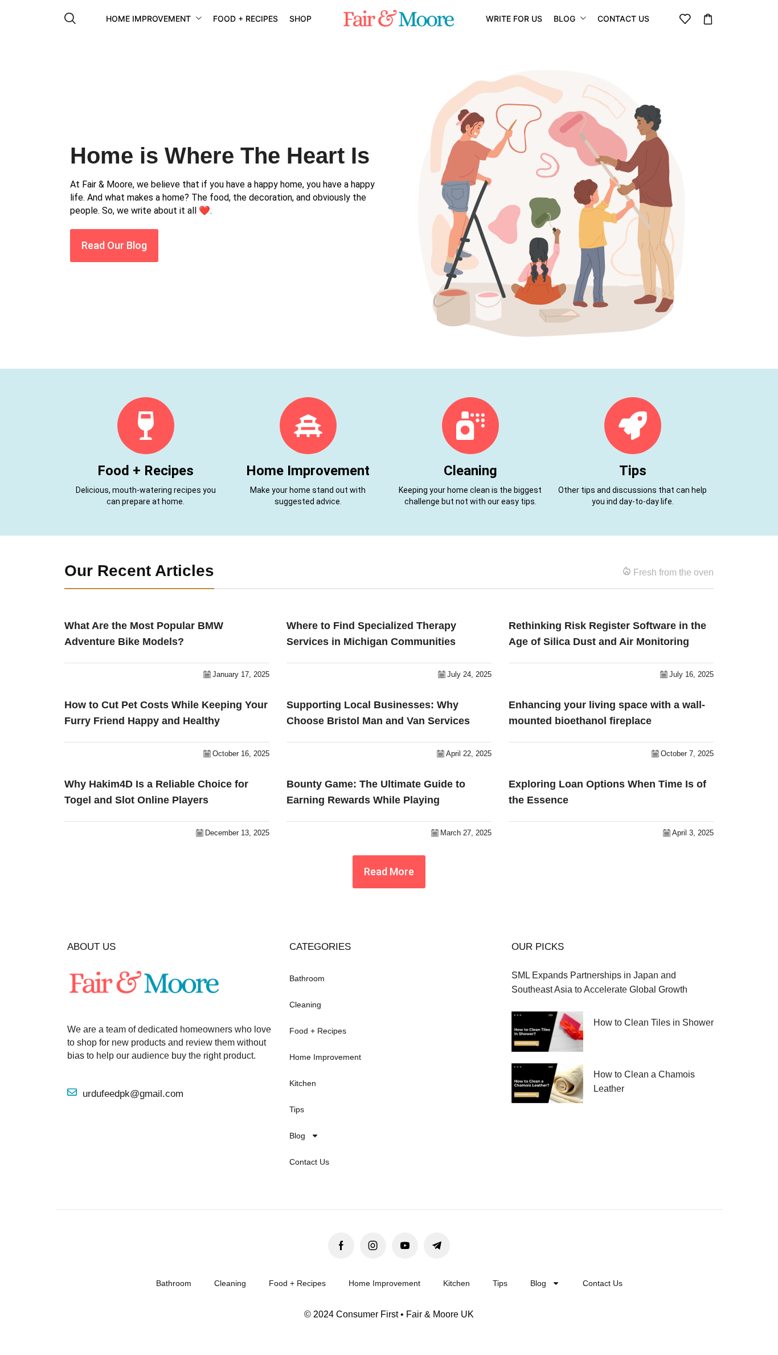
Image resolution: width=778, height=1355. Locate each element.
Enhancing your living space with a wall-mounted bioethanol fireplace (607, 713)
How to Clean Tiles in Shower (653, 1022)
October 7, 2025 (687, 753)
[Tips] (632, 425)
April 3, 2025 (693, 832)
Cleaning (470, 471)
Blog (297, 1135)
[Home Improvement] (308, 425)
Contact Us (309, 1161)
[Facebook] (341, 1245)
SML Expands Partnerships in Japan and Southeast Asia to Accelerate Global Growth (599, 982)
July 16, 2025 (691, 674)
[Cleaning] (470, 425)
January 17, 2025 (240, 674)
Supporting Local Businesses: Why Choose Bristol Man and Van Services (378, 713)
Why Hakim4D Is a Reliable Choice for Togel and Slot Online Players (156, 792)
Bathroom (307, 978)
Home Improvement (308, 471)
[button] (70, 19)
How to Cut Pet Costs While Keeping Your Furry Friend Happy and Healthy (166, 713)
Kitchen (302, 1083)
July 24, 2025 (469, 674)
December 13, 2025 (237, 832)
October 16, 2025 (240, 753)
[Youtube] (405, 1245)
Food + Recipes (145, 471)
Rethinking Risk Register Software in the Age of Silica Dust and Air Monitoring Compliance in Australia (607, 635)
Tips (632, 471)
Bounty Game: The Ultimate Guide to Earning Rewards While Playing (375, 792)
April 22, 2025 (469, 753)
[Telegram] (437, 1245)
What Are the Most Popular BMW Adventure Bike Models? (143, 634)
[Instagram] (373, 1245)
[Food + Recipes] (145, 425)
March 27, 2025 (466, 832)
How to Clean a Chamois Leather (644, 1081)
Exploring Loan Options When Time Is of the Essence (607, 792)
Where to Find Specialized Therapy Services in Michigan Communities (371, 634)
